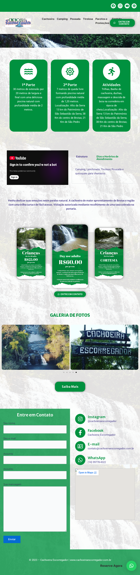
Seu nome (9, 423)
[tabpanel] (102, 174)
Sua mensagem (12, 484)
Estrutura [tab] (82, 156)
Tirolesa (88, 18)
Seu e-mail (9, 438)
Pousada (75, 18)
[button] (5, 347)
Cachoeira (48, 18)
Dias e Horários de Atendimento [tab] (107, 158)
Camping (62, 18)
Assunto (8, 453)
